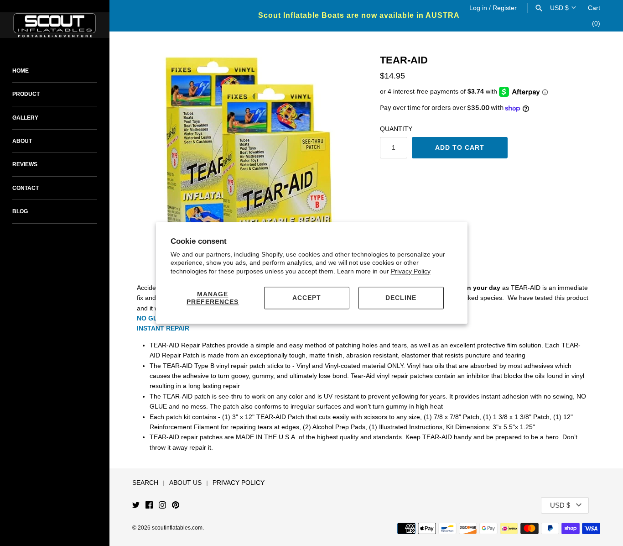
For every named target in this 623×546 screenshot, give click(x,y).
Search (145, 482)
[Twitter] (136, 505)
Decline (400, 297)
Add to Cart (459, 147)
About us (185, 482)
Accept (306, 297)
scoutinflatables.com (177, 528)
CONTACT (25, 188)
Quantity (396, 128)
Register (505, 7)
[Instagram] (162, 505)
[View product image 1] (249, 163)
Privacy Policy (411, 271)
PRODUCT (26, 94)
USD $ (559, 7)
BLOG (20, 211)
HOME (20, 71)
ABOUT (22, 141)
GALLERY (25, 118)
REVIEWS (24, 164)
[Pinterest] (175, 505)
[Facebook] (149, 505)
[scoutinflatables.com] (54, 25)
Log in (478, 7)
